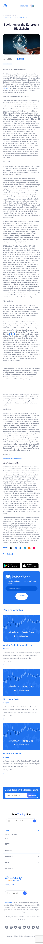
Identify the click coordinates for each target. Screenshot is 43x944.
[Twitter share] (11, 548)
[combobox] (11, 821)
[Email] (29, 548)
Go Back (10, 554)
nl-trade (7, 64)
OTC (6, 838)
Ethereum (6, 88)
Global (33, 6)
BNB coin (12, 334)
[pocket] (33, 548)
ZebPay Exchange (11, 834)
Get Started (23, 6)
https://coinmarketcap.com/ (12, 458)
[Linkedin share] (20, 548)
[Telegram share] (24, 548)
